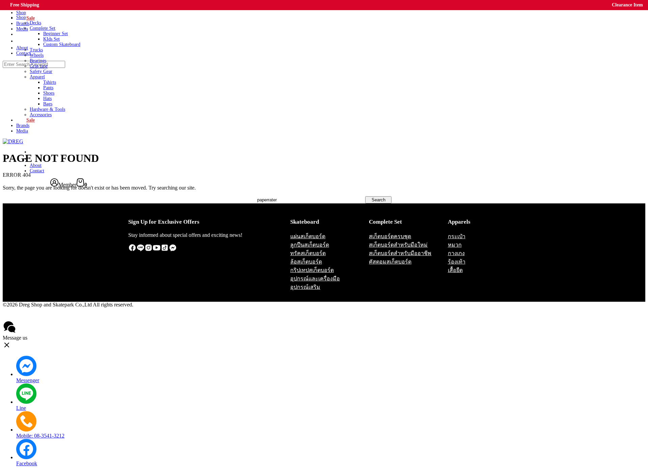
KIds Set (51, 39)
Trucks (36, 49)
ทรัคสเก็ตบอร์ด (308, 253)
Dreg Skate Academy (38, 159)
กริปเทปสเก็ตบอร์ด (312, 270)
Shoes (48, 93)
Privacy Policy (21, 317)
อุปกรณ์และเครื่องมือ (315, 278)
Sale (30, 120)
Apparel (37, 76)
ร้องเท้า (456, 262)
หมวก (455, 245)
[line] (140, 250)
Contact (37, 170)
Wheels (37, 55)
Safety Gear (41, 71)
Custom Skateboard (61, 44)
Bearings (38, 60)
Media (22, 130)
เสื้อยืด (455, 270)
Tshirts (49, 82)
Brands (22, 125)
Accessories (41, 114)
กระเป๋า (456, 236)
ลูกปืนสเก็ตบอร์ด (309, 245)
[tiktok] (165, 250)
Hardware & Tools (47, 109)
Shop (21, 17)
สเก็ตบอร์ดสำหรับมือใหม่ (398, 245)
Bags (47, 103)
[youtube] (157, 250)
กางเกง (456, 253)
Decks (35, 22)
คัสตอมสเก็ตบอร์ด (390, 262)
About (36, 165)
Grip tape (39, 66)
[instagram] (148, 250)
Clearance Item (627, 4)
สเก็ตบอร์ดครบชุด (390, 236)
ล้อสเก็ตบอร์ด (306, 262)
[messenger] (173, 250)
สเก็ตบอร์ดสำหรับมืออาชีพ (400, 253)
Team (37, 152)
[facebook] (132, 250)
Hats (47, 98)
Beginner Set (55, 33)
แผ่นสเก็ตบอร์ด (307, 236)
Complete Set (42, 28)
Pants (48, 87)
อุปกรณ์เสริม (305, 287)
